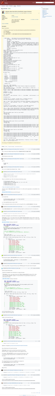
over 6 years (18, 171)
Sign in (51, 0)
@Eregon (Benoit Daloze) (6, 192)
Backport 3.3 (44, 10)
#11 (32, 268)
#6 (32, 194)
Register (54, 0)
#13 (39, 341)
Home (1, 0)
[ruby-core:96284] (36, 315)
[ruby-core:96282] (36, 263)
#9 (32, 255)
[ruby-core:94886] (36, 153)
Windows (43, 17)
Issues (15, 5)
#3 (32, 158)
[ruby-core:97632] (36, 383)
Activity (7, 5)
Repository (19, 5)
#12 (32, 315)
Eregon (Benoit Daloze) (12, 194)
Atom (39, 392)
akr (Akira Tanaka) (15, 16)
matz (43, 15)
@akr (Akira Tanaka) (5, 222)
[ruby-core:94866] (5, 23)
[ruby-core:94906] (36, 158)
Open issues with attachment (47, 16)
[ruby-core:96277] (36, 194)
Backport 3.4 (44, 11)
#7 (32, 206)
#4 (32, 166)
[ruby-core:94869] (36, 149)
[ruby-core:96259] (36, 171)
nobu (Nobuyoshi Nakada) (12, 153)
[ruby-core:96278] (36, 206)
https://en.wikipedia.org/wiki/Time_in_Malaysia (11, 187)
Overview (3, 5)
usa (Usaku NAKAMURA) (12, 383)
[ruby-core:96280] (36, 211)
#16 (32, 383)
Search (34, 2)
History (3, 146)
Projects (4, 0)
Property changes (11, 146)
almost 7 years (19, 149)
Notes (6, 146)
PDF (37, 392)
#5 (32, 171)
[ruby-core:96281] (36, 255)
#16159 (5, 367)
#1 (32, 149)
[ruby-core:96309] (36, 374)
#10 (32, 263)
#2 (32, 153)
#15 (32, 374)
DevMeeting (44, 14)
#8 (32, 211)
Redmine (24, 395)
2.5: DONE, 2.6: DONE (34, 19)
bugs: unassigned (45, 13)
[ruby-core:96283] (36, 268)
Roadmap (11, 5)
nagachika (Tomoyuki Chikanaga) (13, 374)
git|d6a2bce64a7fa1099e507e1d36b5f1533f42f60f (18, 345)
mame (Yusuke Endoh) (12, 171)
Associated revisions (18, 146)
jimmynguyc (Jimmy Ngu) (12, 149)
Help (6, 0)
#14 (39, 370)
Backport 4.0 (44, 12)
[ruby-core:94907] (36, 166)
